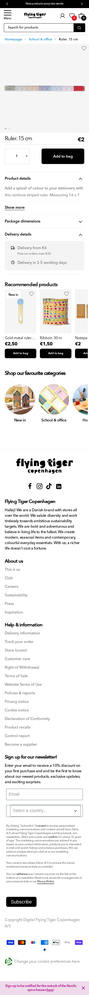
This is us (12, 569)
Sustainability (16, 595)
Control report (17, 736)
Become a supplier (21, 744)
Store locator (16, 650)
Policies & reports (20, 693)
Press (9, 603)
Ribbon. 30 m (51, 338)
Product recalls (17, 727)
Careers (11, 586)
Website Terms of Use (23, 684)
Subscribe (21, 901)
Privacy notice (17, 701)
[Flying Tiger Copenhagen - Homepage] (35, 15)
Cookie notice (17, 710)
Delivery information (22, 633)
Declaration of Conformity (27, 718)
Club (9, 578)
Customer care (17, 659)
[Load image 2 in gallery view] (9, 128)
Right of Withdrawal (22, 667)
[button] (7, 15)
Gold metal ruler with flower (18, 338)
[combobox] (45, 810)
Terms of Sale (16, 676)
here (50, 990)
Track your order (19, 641)
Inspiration (14, 612)
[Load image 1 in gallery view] (5, 128)
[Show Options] (75, 810)
